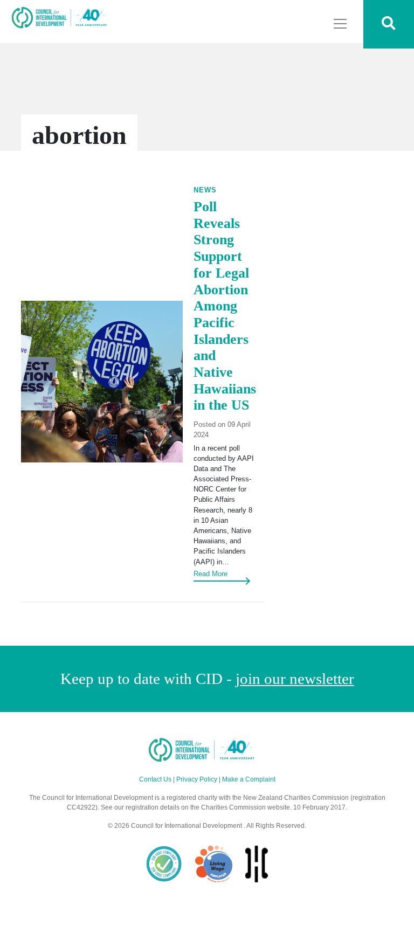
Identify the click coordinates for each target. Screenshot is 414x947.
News (205, 190)
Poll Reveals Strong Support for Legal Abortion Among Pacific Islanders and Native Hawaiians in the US (225, 306)
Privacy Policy (196, 779)
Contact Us (155, 779)
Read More (210, 574)
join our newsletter (295, 678)
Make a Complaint (248, 779)
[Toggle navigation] (340, 23)
